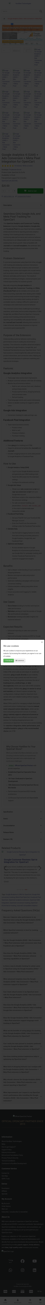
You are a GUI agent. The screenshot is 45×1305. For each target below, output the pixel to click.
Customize (20, 660)
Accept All (9, 660)
